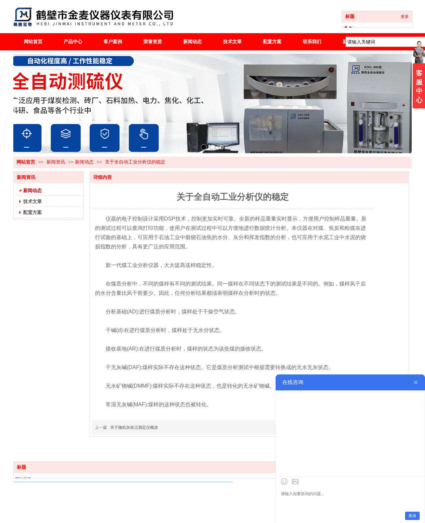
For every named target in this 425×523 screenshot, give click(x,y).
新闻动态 (84, 162)
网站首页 (26, 162)
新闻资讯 (56, 162)
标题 (350, 16)
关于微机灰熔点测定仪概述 (134, 427)
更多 (405, 17)
